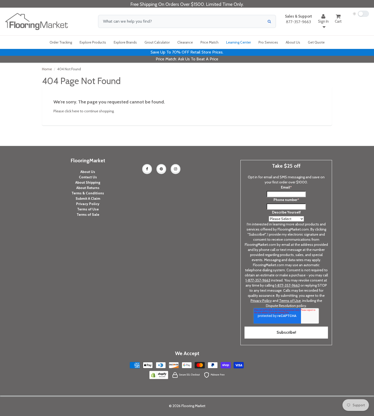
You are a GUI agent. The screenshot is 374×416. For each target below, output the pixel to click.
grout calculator (157, 42)
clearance (185, 42)
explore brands (125, 42)
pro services (268, 42)
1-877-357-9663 (258, 280)
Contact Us (88, 177)
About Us (87, 171)
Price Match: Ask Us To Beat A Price (187, 59)
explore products (93, 42)
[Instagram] (175, 169)
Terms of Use (88, 209)
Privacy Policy (87, 204)
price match (209, 42)
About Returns (87, 187)
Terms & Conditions (87, 193)
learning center (238, 42)
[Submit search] (269, 21)
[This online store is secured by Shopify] (158, 374)
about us (293, 42)
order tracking (61, 42)
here (75, 111)
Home (47, 69)
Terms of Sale (88, 214)
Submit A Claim (88, 198)
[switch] (361, 14)
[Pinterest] (161, 169)
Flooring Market (193, 406)
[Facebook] (147, 169)
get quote (316, 42)
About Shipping (87, 182)
